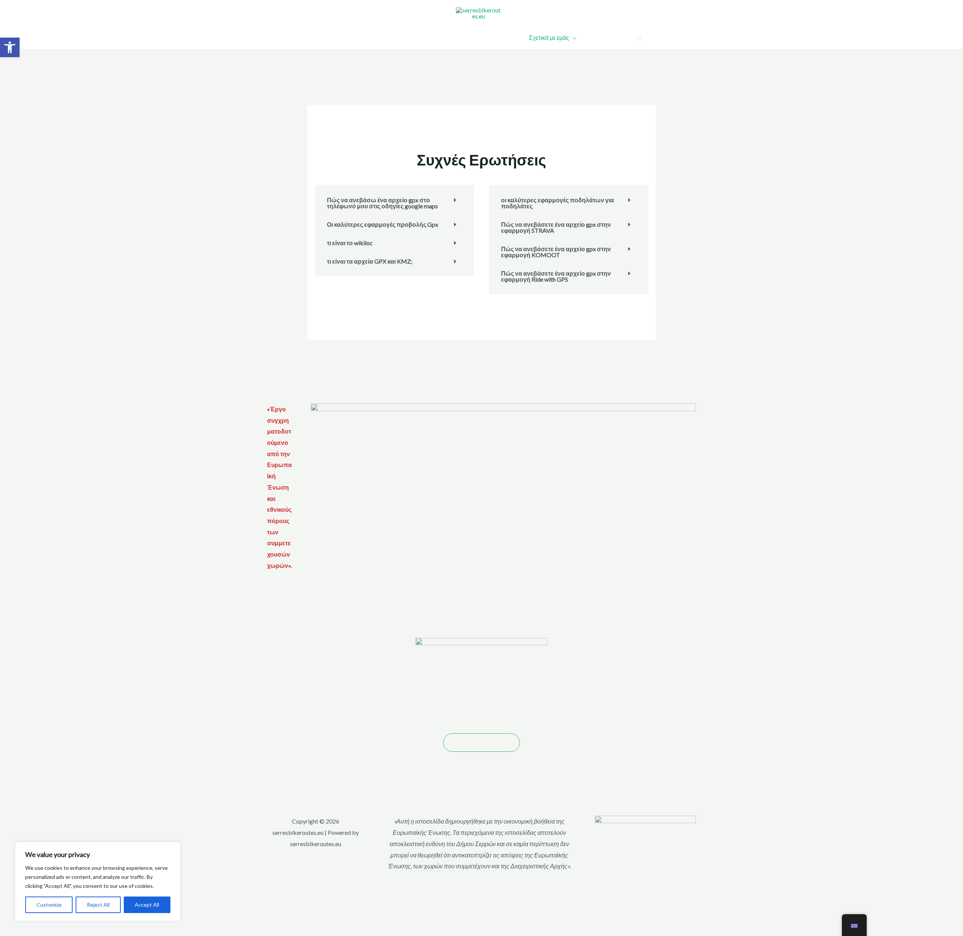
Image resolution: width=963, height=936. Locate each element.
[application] (449, 37)
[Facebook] (639, 38)
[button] (10, 47)
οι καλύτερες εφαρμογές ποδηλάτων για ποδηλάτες (557, 202)
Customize (49, 904)
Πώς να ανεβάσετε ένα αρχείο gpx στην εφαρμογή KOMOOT (556, 251)
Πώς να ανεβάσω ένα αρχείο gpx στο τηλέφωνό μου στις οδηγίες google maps (382, 202)
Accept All (147, 904)
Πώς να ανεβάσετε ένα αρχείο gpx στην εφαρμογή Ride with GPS (556, 276)
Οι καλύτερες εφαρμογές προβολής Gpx (382, 224)
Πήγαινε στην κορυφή (481, 742)
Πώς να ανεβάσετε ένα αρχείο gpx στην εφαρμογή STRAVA (556, 227)
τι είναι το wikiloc (350, 242)
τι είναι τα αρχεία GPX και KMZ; (369, 261)
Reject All (98, 904)
